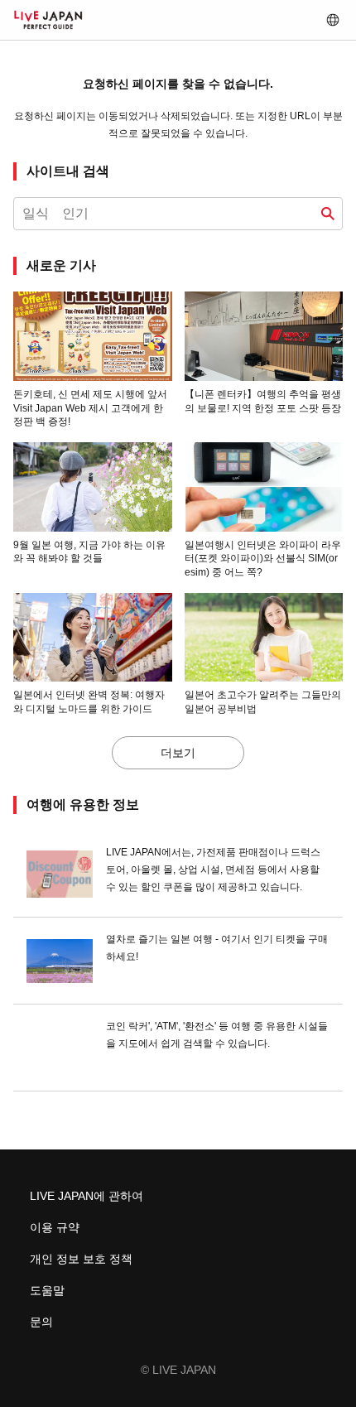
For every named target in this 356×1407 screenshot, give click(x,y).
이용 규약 (54, 1227)
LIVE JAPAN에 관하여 (86, 1195)
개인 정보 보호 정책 (81, 1258)
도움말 (47, 1290)
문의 (41, 1321)
